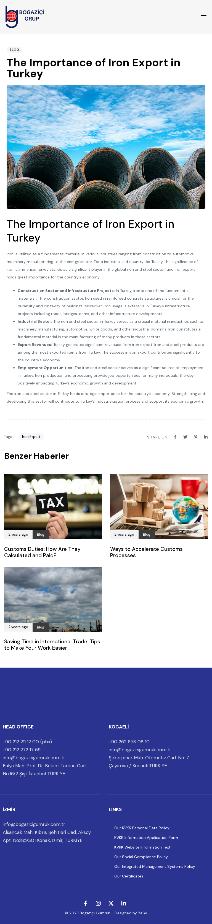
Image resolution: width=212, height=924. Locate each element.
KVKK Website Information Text (142, 847)
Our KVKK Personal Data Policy (141, 827)
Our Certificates (128, 876)
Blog (14, 50)
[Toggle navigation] (172, 17)
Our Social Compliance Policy (141, 856)
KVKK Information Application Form (146, 837)
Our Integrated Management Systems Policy (154, 866)
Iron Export (31, 436)
